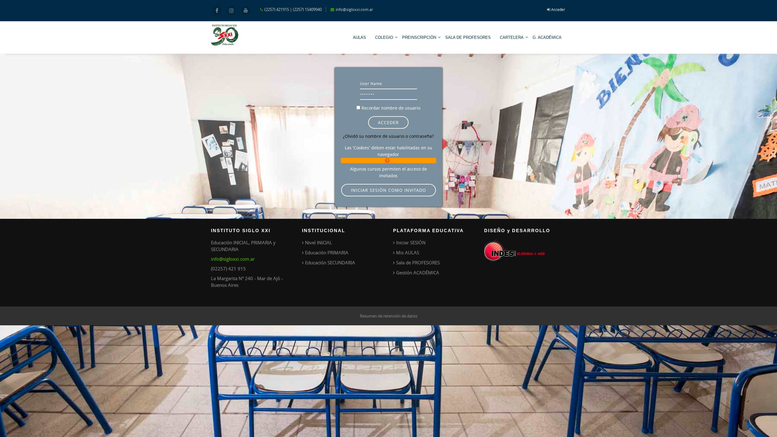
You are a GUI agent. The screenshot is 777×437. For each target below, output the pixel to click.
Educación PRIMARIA (326, 252)
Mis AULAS (407, 252)
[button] (388, 160)
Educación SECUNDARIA (330, 262)
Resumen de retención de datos (388, 316)
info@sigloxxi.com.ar (233, 259)
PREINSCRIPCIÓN (419, 37)
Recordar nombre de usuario (390, 108)
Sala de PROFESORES (418, 262)
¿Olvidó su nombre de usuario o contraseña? (388, 136)
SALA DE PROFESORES (468, 37)
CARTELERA (512, 37)
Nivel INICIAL (318, 242)
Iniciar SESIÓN (411, 242)
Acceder (558, 9)
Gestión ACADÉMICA (417, 272)
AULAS (359, 37)
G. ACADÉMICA (547, 37)
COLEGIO (384, 37)
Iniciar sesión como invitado (388, 190)
